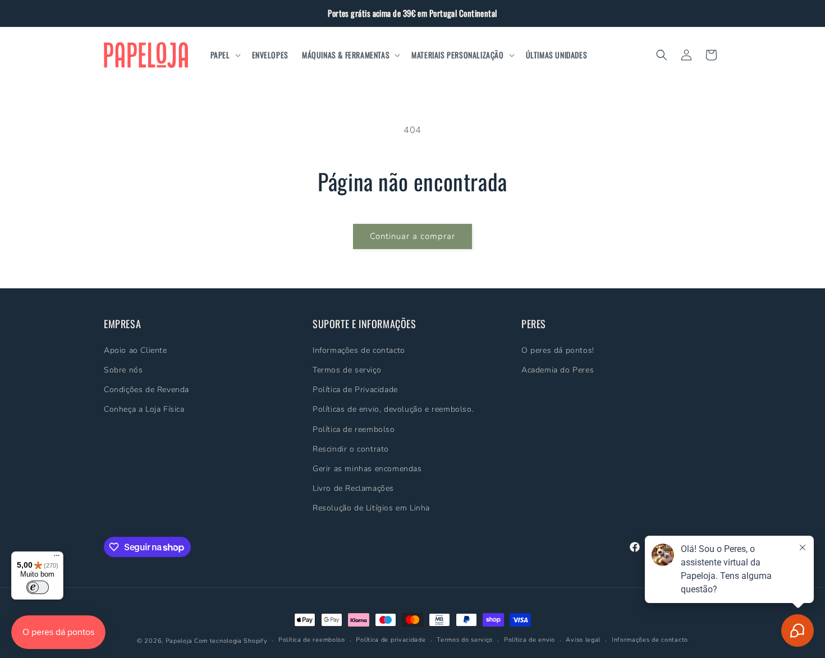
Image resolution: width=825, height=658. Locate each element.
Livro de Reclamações (353, 488)
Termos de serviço (347, 369)
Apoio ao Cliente (135, 349)
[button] (224, 55)
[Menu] (56, 558)
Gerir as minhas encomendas (367, 468)
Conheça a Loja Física (144, 409)
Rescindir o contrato (351, 448)
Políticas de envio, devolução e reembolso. (393, 409)
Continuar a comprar (412, 236)
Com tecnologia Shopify (230, 641)
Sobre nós (123, 369)
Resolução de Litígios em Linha (371, 508)
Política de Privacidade (355, 389)
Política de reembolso (354, 429)
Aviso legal (583, 640)
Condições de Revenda (146, 389)
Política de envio (529, 640)
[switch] (37, 587)
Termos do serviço (465, 640)
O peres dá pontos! (557, 349)
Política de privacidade (390, 640)
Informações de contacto (359, 349)
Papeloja (179, 641)
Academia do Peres (557, 369)
